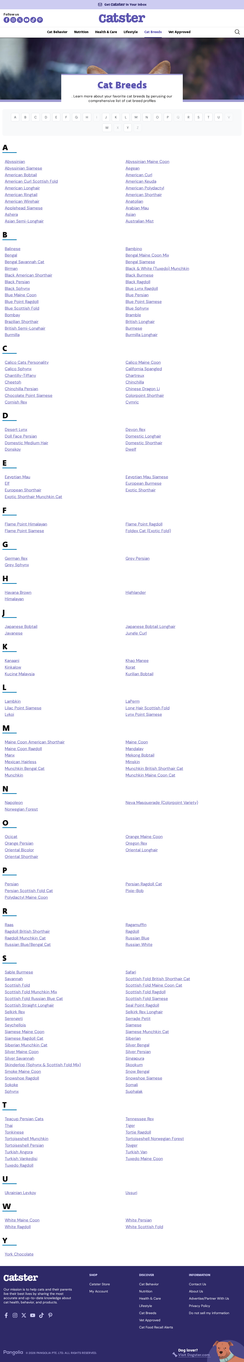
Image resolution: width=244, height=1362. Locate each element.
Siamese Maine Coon (24, 1031)
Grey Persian (138, 558)
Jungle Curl (136, 633)
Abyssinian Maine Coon (147, 161)
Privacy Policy (199, 1306)
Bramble (133, 315)
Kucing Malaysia (20, 674)
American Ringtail (21, 194)
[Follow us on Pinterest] (40, 20)
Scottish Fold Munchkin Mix (31, 992)
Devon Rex (135, 429)
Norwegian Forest (21, 809)
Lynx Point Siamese (144, 714)
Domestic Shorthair (144, 443)
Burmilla (12, 335)
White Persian (139, 1220)
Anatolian (134, 201)
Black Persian (17, 282)
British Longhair (140, 321)
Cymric (132, 402)
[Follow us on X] (20, 20)
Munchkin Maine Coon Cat (150, 775)
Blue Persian (137, 295)
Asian (131, 214)
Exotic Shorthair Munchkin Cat (33, 496)
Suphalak (134, 1091)
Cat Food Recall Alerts (156, 1327)
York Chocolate (19, 1254)
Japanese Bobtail (21, 626)
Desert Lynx (16, 429)
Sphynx (12, 1091)
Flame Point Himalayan (26, 524)
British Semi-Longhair (25, 328)
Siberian (133, 1038)
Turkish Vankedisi (21, 1158)
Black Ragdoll (138, 282)
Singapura (135, 1058)
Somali (132, 1085)
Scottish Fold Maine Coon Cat (154, 985)
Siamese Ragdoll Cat (24, 1038)
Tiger (130, 1125)
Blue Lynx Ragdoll (142, 288)
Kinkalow (13, 667)
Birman (11, 268)
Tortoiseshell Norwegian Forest (155, 1138)
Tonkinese (14, 1132)
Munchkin (14, 775)
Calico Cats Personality (27, 362)
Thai (9, 1125)
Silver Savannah (19, 1058)
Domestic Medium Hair (26, 443)
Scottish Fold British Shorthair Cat (158, 979)
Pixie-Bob (135, 890)
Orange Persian (19, 843)
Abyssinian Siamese (23, 168)
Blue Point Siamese (144, 301)
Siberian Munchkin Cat (26, 1045)
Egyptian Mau (17, 477)
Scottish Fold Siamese (147, 998)
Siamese (134, 1025)
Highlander (136, 592)
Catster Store (99, 1284)
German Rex (16, 558)
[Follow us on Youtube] (27, 20)
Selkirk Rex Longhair (144, 1012)
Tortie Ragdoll (138, 1132)
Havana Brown (18, 592)
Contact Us (197, 1284)
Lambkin (13, 701)
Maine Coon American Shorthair (35, 742)
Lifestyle (131, 32)
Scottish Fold (17, 985)
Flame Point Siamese (24, 531)
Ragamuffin (136, 925)
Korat (130, 667)
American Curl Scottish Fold (31, 181)
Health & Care (106, 32)
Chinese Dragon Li (143, 389)
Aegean (133, 168)
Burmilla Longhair (142, 335)
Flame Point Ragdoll (144, 524)
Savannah (14, 979)
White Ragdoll (18, 1227)
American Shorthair (144, 194)
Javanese (14, 633)
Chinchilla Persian (21, 389)
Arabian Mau (137, 208)
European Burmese (144, 483)
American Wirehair (22, 201)
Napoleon (14, 802)
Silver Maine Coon (22, 1051)
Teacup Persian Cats (24, 1119)
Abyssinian (15, 161)
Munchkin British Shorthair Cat (154, 768)
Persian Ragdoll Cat (144, 884)
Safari (131, 972)
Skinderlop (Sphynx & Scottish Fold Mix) (43, 1065)
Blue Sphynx (137, 308)
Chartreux (135, 375)
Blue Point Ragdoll (22, 301)
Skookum (134, 1065)
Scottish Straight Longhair (29, 1005)
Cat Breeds (153, 32)
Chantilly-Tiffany (20, 375)
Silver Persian (138, 1051)
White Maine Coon (22, 1220)
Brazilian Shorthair (21, 321)
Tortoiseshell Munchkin (26, 1138)
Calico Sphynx (18, 369)
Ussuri (131, 1192)
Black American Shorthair (28, 275)
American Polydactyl (145, 188)
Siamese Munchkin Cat (147, 1031)
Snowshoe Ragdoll (22, 1078)
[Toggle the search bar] (237, 32)
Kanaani (12, 660)
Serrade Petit (138, 1018)
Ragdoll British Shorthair (27, 931)
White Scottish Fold (144, 1227)
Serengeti (14, 1018)
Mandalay (134, 749)
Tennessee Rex (140, 1119)
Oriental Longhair (142, 850)
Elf (7, 483)
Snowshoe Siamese (144, 1078)
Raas (9, 925)
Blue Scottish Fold (22, 308)
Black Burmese (139, 275)
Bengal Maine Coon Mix (147, 255)
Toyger (131, 1145)
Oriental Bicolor (19, 850)
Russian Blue (137, 938)
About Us (196, 1291)
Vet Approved (179, 32)
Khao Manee (137, 660)
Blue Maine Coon (20, 295)
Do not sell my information (209, 1313)
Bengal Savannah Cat (24, 262)
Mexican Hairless (20, 762)
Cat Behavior (57, 32)
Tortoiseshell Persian (24, 1145)
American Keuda (141, 181)
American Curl (139, 175)
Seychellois (15, 1025)
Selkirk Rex (15, 1012)
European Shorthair (23, 490)
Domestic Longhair (143, 436)
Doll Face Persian (21, 436)
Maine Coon (137, 742)
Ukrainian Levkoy (20, 1192)
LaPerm (133, 701)
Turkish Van (136, 1152)
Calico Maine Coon (143, 362)
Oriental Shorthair (21, 856)
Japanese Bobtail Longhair (150, 626)
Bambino (134, 249)
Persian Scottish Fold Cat (29, 890)
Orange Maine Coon (144, 836)
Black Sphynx (17, 288)
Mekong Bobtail (140, 755)
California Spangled (144, 369)
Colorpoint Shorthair (145, 395)
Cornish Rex (16, 402)
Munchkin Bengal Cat (25, 768)
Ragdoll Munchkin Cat (25, 938)
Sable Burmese (19, 972)
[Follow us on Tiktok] (33, 20)
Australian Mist (140, 221)
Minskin (133, 762)
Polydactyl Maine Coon (26, 897)
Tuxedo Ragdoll (19, 1165)
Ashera (11, 214)
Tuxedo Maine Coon (144, 1158)
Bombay (12, 315)
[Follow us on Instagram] (13, 20)
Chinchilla (135, 382)
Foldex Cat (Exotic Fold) (148, 531)
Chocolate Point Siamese (28, 395)
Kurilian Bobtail (139, 674)
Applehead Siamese (24, 208)
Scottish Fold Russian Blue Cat (34, 998)
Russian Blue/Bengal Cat (28, 944)
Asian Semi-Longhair (24, 221)
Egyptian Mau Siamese (147, 477)
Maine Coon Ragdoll (23, 749)
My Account (98, 1291)
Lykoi (9, 714)
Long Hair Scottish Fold (148, 708)
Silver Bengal (137, 1045)
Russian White (139, 944)
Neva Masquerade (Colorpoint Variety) (162, 802)
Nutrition (81, 32)
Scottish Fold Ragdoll (146, 992)
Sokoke (11, 1085)
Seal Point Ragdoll (142, 1005)
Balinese (12, 249)
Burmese (134, 328)
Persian (12, 884)
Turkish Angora (19, 1152)
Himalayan (14, 599)
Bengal (11, 255)
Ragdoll (132, 931)
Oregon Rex (136, 843)
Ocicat (11, 836)
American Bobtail (21, 175)
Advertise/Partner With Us (209, 1298)
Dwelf (131, 449)
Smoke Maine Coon (23, 1071)
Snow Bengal (137, 1071)
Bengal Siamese (140, 262)
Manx (10, 755)
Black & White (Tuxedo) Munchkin (157, 268)
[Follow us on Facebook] (7, 20)
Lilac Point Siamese (23, 708)
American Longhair (22, 188)
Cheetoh (13, 382)
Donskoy (13, 449)
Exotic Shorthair (141, 490)
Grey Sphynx (17, 565)
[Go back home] (122, 22)
